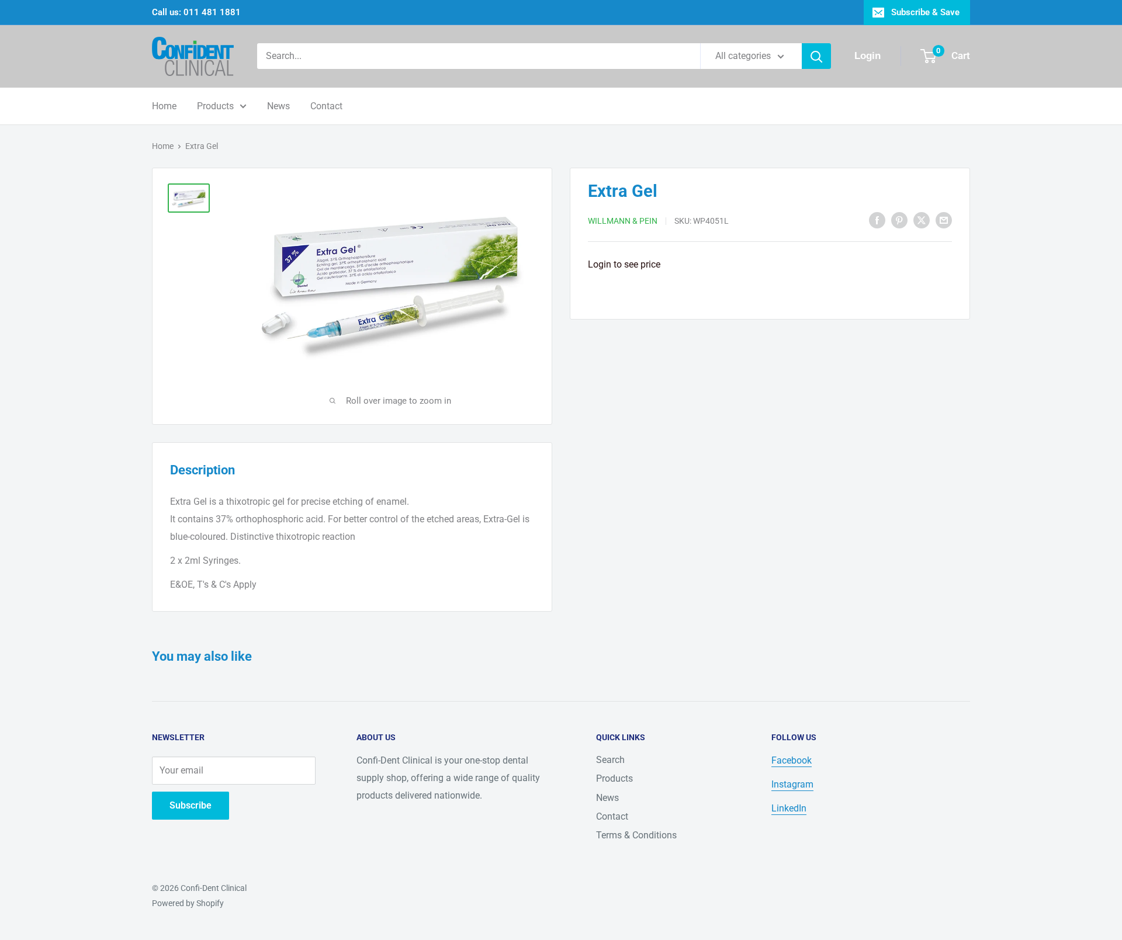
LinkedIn (788, 808)
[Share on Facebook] (877, 219)
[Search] (816, 56)
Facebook (791, 760)
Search (610, 759)
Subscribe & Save (925, 12)
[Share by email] (944, 219)
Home (164, 106)
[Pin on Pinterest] (899, 219)
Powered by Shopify (188, 903)
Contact (326, 106)
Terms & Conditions (636, 835)
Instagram (792, 784)
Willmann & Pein (622, 221)
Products (215, 106)
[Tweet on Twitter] (921, 219)
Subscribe (190, 805)
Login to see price (624, 264)
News (278, 106)
